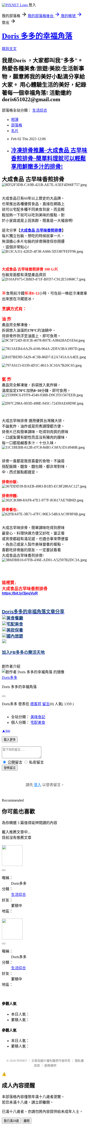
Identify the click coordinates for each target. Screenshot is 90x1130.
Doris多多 (9, 678)
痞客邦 (35, 704)
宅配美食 (37, 722)
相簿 (14, 120)
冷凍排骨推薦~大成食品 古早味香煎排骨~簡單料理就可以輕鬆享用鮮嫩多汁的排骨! (49, 158)
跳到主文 (9, 49)
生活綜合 (39, 110)
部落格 (16, 125)
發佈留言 (10, 768)
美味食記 (37, 717)
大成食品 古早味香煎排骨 (41, 230)
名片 (14, 131)
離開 (27, 1121)
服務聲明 (50, 1065)
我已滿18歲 (11, 1121)
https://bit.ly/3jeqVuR (20, 593)
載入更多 (10, 739)
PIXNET (22, 1060)
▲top (6, 731)
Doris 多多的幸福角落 (37, 36)
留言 (46, 704)
